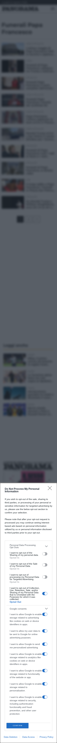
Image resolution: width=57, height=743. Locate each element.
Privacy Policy (46, 737)
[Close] (51, 489)
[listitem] (28, 546)
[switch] (44, 553)
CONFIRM (17, 725)
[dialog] (28, 613)
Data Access (28, 737)
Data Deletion (10, 737)
